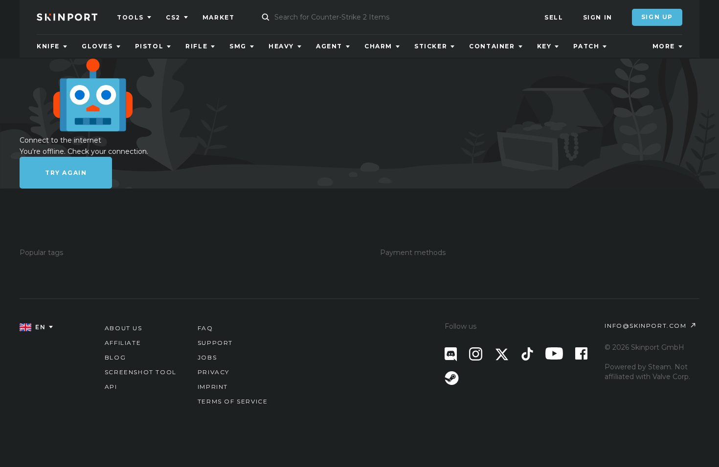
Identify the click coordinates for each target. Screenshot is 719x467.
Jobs (207, 357)
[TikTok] (527, 354)
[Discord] (451, 354)
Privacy (213, 372)
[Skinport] (77, 17)
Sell (553, 17)
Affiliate (123, 342)
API (111, 386)
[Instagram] (475, 354)
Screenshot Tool (141, 372)
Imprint (213, 386)
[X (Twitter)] (501, 354)
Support (215, 342)
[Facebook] (581, 353)
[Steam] (452, 378)
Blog (115, 357)
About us (123, 328)
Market (218, 17)
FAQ (205, 328)
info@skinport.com (645, 325)
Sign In (597, 17)
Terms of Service (233, 401)
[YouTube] (554, 353)
